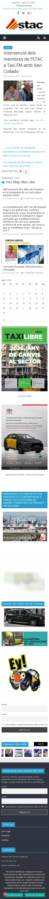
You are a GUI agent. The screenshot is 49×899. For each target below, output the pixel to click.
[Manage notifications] (5, 894)
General (8, 47)
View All (41, 744)
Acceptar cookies (14, 895)
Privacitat (5, 835)
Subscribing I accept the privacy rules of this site (26, 724)
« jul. (3, 319)
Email (3, 714)
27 (23, 308)
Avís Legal (5, 831)
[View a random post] (45, 38)
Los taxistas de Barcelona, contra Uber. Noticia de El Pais (22, 164)
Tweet (16, 177)
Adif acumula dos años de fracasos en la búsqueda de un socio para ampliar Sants (23, 192)
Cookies (5, 840)
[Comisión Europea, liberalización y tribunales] (24, 241)
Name (4, 704)
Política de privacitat (35, 895)
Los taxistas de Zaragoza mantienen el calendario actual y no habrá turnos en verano (24, 151)
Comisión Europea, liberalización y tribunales (23, 268)
